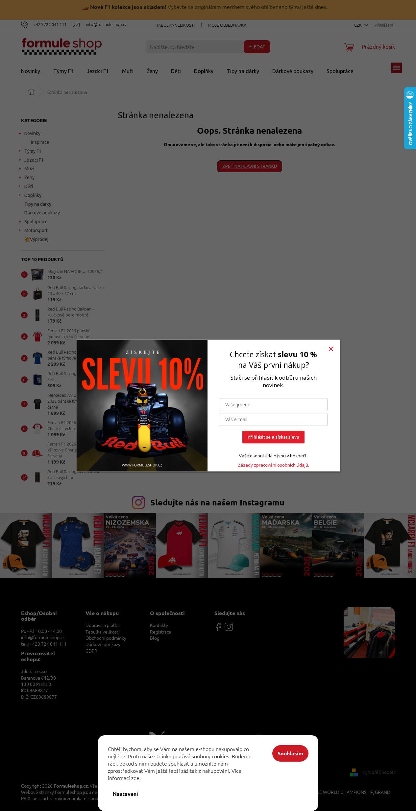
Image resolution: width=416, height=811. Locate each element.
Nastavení (125, 793)
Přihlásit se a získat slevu (273, 437)
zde (135, 777)
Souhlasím (290, 753)
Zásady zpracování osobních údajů (273, 465)
